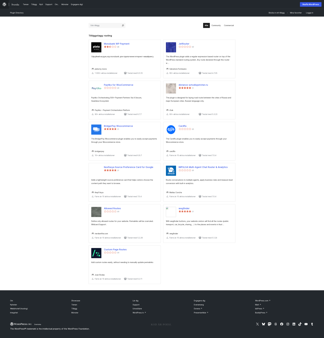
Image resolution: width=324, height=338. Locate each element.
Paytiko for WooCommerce (118, 85)
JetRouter (184, 43)
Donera (198, 309)
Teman (74, 305)
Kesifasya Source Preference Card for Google (128, 167)
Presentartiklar (201, 313)
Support (136, 305)
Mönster (74, 313)
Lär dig (135, 301)
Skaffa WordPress (310, 4)
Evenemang (199, 305)
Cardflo (183, 126)
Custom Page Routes (115, 249)
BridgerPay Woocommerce (118, 126)
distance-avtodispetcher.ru (193, 85)
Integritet (14, 313)
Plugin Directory (17, 13)
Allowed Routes (112, 208)
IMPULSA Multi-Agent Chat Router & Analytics (203, 167)
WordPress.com (262, 301)
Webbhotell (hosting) (19, 309)
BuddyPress (261, 313)
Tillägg (74, 309)
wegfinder (184, 208)
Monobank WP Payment (116, 43)
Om (11, 301)
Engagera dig (199, 301)
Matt (258, 305)
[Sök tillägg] (122, 25)
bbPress (259, 309)
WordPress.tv (139, 313)
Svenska (37, 324)
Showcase (75, 301)
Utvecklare (137, 309)
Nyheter (13, 305)
